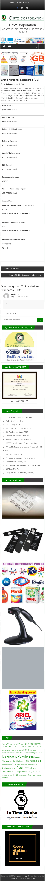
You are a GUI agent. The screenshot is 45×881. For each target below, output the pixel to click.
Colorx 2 (20, 750)
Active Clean (12, 744)
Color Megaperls (6, 750)
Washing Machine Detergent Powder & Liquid (25, 275)
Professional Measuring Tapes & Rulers (20, 458)
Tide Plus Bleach (23, 775)
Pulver (14, 772)
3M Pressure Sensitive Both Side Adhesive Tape (23, 465)
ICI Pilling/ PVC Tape (13, 469)
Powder (34, 768)
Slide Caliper (29, 772)
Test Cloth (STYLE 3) (8, 775)
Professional (7, 772)
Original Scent (12, 768)
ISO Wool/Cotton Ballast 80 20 (17, 432)
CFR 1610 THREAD (27, 747)
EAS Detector (18, 761)
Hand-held (29, 761)
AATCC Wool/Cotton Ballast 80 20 (18, 428)
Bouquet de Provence (15, 747)
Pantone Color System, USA (16, 462)
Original (5, 768)
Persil (20, 768)
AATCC (5, 744)
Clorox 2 (39, 747)
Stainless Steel (37, 772)
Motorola (15, 764)
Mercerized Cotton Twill (14, 454)
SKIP (24, 772)
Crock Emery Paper (13, 425)
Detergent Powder (15, 756)
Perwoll (28, 768)
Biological (6, 747)
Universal (31, 775)
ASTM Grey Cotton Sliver (15, 421)
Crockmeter (33, 750)
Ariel (18, 743)
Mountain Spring (24, 764)
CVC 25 (21, 753)
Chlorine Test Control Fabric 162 (17, 436)
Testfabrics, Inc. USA (11, 269)
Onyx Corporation (22, 25)
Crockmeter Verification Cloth (10, 753)
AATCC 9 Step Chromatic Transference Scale (22, 443)
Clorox (34, 747)
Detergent (26, 753)
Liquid (37, 760)
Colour (26, 750)
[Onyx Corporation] (22, 40)
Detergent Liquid (35, 753)
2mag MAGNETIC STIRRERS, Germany (20, 473)
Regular (19, 771)
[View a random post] (41, 46)
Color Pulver (15, 750)
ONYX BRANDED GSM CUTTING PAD (19, 417)
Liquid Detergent (7, 764)
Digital (32, 757)
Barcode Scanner (33, 744)
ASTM (23, 744)
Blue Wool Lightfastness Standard (18, 439)
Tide (16, 775)
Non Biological (33, 764)
